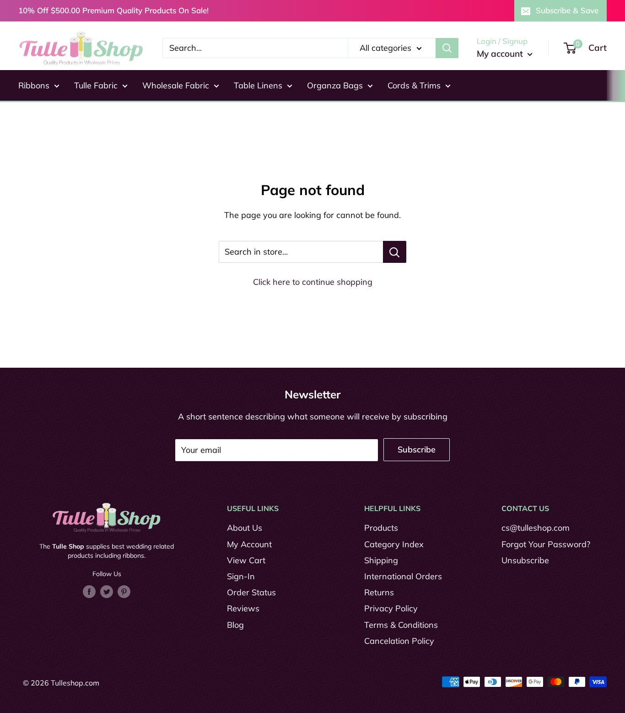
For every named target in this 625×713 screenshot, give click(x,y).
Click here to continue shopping (312, 282)
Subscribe (417, 449)
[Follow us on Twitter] (106, 591)
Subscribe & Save (567, 10)
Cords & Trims (414, 85)
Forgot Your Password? (545, 544)
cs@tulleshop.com (535, 528)
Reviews (243, 608)
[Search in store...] (394, 252)
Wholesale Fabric (175, 85)
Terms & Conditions (401, 625)
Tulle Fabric (96, 85)
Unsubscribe (525, 560)
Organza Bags (335, 85)
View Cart (246, 560)
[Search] (447, 48)
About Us (244, 528)
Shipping (381, 560)
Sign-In (241, 576)
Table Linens (258, 85)
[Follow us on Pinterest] (124, 591)
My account (501, 53)
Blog (235, 625)
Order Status (251, 592)
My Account (249, 544)
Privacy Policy (391, 608)
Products (381, 528)
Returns (379, 592)
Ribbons (33, 85)
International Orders (403, 576)
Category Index (394, 544)
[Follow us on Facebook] (89, 591)
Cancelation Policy (399, 641)
